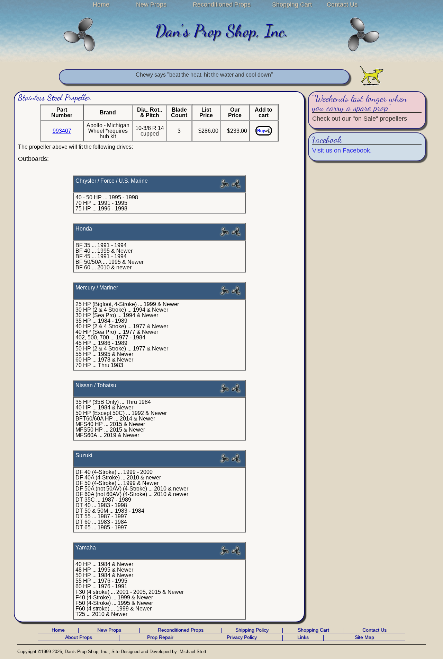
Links (303, 637)
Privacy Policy (242, 637)
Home (101, 4)
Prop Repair (160, 637)
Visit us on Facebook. (342, 150)
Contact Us (342, 4)
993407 (62, 131)
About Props (78, 637)
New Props (151, 4)
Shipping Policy (252, 630)
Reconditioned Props (222, 4)
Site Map (364, 637)
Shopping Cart (292, 4)
